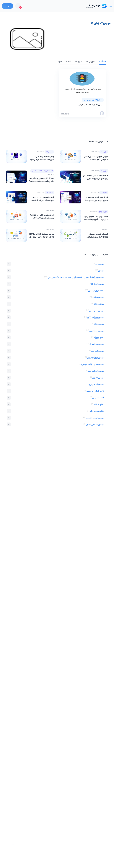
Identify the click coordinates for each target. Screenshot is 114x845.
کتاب (68, 61)
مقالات (102, 61)
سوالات (58, 61)
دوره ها (78, 61)
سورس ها (90, 61)
